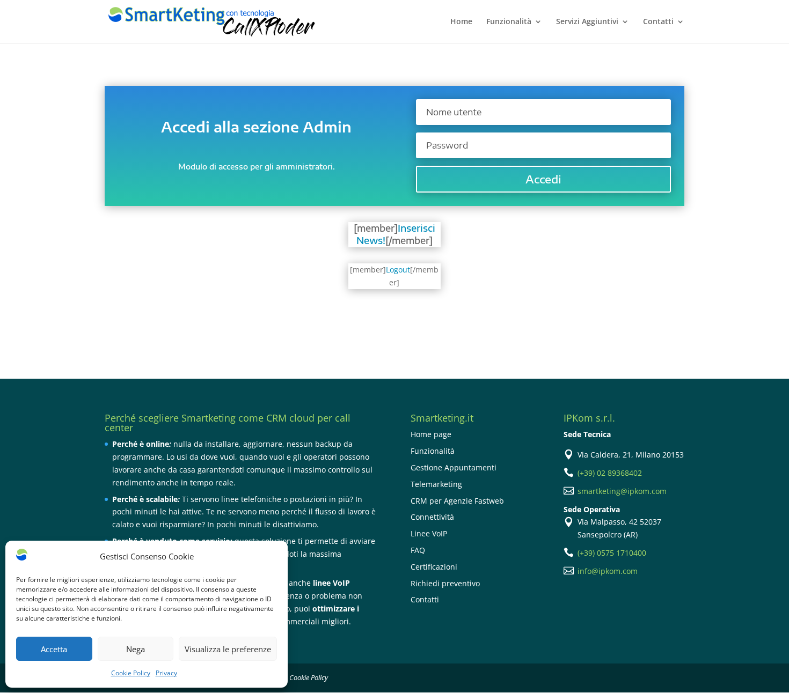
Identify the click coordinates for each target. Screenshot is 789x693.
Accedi (543, 179)
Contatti (658, 22)
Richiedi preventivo (445, 583)
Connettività (432, 517)
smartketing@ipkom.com (622, 491)
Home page (431, 434)
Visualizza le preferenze (228, 649)
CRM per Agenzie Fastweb (457, 501)
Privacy (166, 672)
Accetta (54, 649)
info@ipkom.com (608, 571)
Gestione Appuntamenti (453, 467)
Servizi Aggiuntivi (587, 22)
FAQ (418, 550)
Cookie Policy (130, 672)
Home (461, 22)
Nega (135, 649)
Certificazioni (434, 567)
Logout (398, 269)
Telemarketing (436, 484)
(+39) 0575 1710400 (612, 553)
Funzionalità (508, 22)
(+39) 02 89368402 (610, 473)
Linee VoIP (429, 533)
